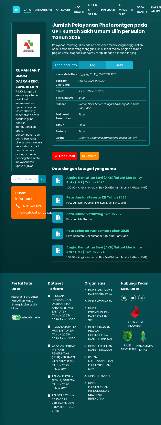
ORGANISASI (43, 9)
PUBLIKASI (108, 9)
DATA (27, 9)
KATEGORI (63, 9)
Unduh (92, 156)
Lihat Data (67, 156)
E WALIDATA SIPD (126, 9)
